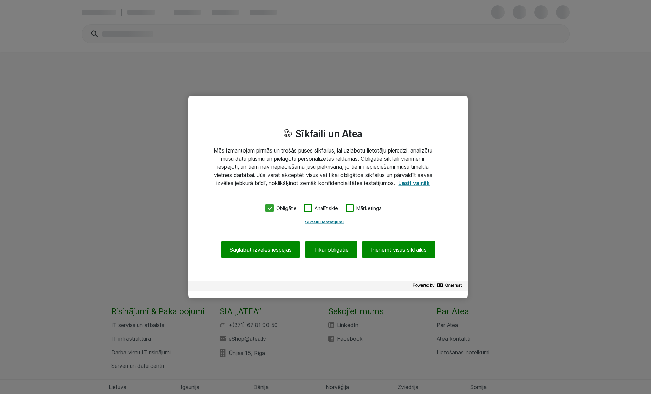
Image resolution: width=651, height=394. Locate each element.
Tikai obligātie (331, 249)
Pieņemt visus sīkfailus (399, 249)
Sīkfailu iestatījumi (324, 221)
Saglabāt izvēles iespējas (261, 249)
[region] (328, 197)
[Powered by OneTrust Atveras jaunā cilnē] (438, 287)
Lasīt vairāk (414, 183)
